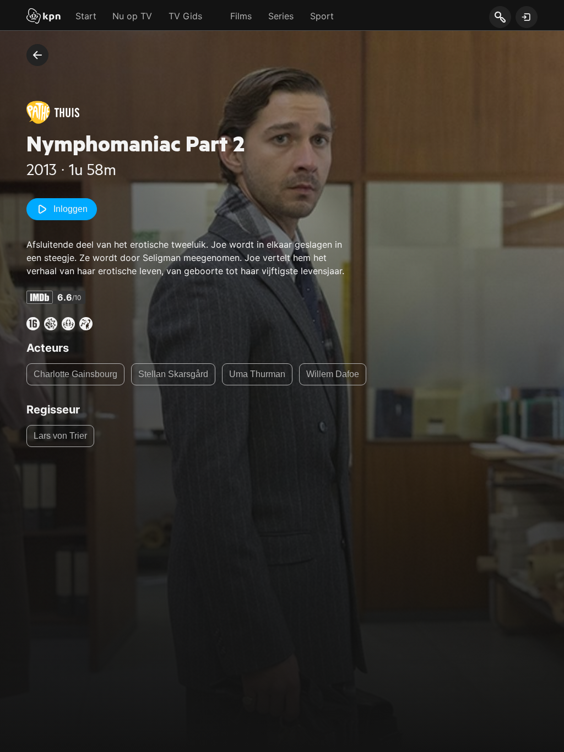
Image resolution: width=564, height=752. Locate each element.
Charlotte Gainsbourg (75, 374)
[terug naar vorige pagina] (37, 55)
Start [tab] (85, 15)
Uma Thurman (257, 374)
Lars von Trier (60, 435)
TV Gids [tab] (185, 15)
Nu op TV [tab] (132, 15)
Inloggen (70, 209)
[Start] (43, 17)
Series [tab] (281, 15)
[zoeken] (500, 18)
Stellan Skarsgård (173, 374)
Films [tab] (241, 15)
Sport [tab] (322, 15)
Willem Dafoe (332, 374)
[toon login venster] (527, 17)
